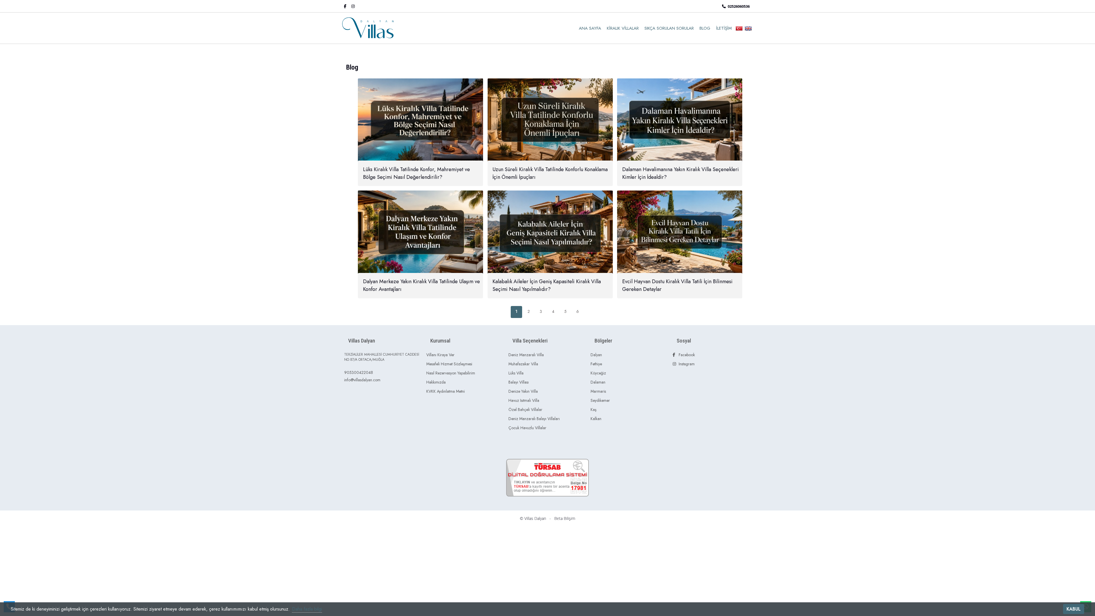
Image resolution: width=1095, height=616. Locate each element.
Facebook (686, 355)
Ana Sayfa (590, 28)
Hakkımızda (436, 382)
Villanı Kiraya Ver (440, 355)
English (748, 28)
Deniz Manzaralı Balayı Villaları (534, 419)
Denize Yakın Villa (523, 391)
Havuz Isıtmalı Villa (523, 400)
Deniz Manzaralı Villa (526, 355)
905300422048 (358, 372)
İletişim (724, 28)
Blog (704, 28)
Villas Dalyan (535, 518)
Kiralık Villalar (623, 28)
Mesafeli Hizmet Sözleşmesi (449, 364)
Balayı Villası (518, 382)
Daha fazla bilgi (307, 609)
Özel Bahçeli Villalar (525, 409)
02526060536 (738, 6)
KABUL (1073, 609)
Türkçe (739, 28)
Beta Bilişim (564, 518)
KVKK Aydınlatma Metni (445, 391)
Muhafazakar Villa (523, 364)
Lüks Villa (516, 373)
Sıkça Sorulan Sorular (669, 28)
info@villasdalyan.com (362, 380)
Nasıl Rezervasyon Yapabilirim (450, 373)
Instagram (686, 364)
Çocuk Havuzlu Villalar (527, 428)
